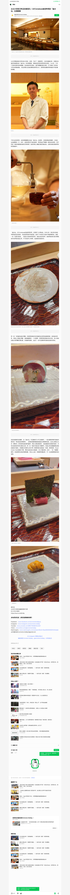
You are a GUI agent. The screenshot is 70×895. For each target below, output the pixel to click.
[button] (13, 893)
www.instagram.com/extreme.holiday (29, 624)
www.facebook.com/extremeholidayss (29, 621)
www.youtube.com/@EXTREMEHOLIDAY (29, 626)
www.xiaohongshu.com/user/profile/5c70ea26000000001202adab (39, 630)
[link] (17, 893)
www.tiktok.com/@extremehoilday (26, 628)
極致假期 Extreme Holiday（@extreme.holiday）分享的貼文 (35, 638)
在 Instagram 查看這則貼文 (35, 636)
